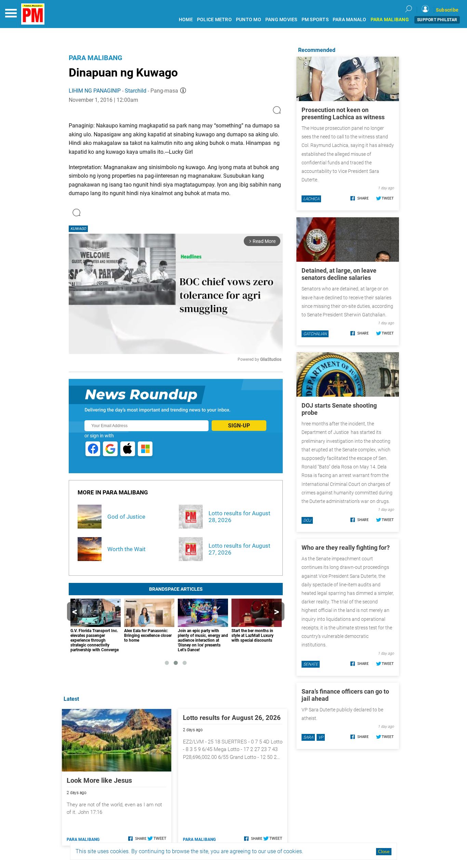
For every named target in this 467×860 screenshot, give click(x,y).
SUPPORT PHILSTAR (437, 19)
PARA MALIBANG (390, 20)
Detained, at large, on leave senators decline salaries (339, 274)
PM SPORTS (315, 20)
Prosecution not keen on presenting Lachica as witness (343, 113)
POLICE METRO (214, 20)
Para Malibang (95, 58)
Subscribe (447, 10)
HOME (186, 20)
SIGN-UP (239, 425)
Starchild (135, 90)
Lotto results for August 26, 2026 (232, 718)
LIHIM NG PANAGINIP (95, 90)
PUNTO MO (248, 20)
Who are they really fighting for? (346, 547)
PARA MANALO (349, 20)
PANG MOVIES (281, 20)
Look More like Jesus (99, 780)
